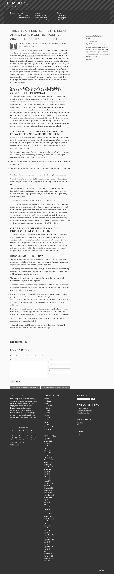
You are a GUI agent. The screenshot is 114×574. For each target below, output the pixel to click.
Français (46, 415)
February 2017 (48, 483)
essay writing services (99, 53)
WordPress (101, 570)
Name (50, 359)
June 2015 (47, 521)
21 (16, 440)
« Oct (12, 444)
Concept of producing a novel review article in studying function (25, 387)
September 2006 (49, 539)
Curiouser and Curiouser (84, 410)
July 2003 (47, 544)
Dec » (17, 444)
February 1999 (48, 556)
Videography (62, 18)
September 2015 (49, 518)
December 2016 (49, 488)
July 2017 (47, 471)
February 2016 (48, 511)
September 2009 (49, 535)
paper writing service (104, 54)
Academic (49, 406)
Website (51, 370)
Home (12, 13)
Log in (79, 434)
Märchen (48, 401)
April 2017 (47, 479)
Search (82, 395)
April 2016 (47, 507)
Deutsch (46, 399)
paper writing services (91, 56)
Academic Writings (41, 15)
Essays (48, 408)
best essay (102, 44)
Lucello (90, 38)
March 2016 (47, 509)
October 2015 (48, 516)
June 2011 (47, 530)
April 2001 (47, 551)
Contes (48, 417)
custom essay (30, 56)
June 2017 (47, 474)
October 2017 (48, 464)
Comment (13, 360)
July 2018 (47, 443)
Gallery (59, 13)
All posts (80, 422)
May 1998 (47, 561)
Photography (62, 15)
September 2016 (49, 495)
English (46, 403)
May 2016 (47, 504)
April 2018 (47, 450)
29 (20, 442)
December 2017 (49, 460)
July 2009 (47, 537)
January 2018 (48, 457)
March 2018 (47, 453)
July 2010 (47, 532)
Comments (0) (89, 59)
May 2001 (47, 549)
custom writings (102, 51)
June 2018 (47, 446)
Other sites (61, 20)
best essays (88, 47)
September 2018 (49, 439)
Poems (48, 413)
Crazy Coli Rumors (83, 408)
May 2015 (47, 523)
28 (16, 442)
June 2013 (47, 528)
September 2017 (49, 467)
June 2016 (47, 502)
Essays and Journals (41, 18)
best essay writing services (103, 45)
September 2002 (49, 547)
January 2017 (48, 486)
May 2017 (47, 476)
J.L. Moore (16, 3)
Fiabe (47, 424)
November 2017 (49, 462)
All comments (81, 425)
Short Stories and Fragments (44, 20)
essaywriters (95, 54)
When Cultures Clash (83, 413)
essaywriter (89, 54)
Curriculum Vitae (24, 18)
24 (27, 440)
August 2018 (48, 441)
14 (16, 437)
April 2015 (47, 525)
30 (23, 442)
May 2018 (47, 448)
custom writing (93, 51)
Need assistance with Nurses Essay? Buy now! (56, 387)
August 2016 (48, 497)
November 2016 (49, 490)
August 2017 (48, 469)
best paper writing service (98, 47)
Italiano (46, 422)
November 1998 (49, 558)
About (20, 13)
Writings (37, 13)
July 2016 (47, 500)
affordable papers (94, 44)
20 (12, 440)
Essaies (48, 420)
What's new (94, 41)
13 (12, 437)
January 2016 (48, 514)
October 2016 (48, 493)
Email (50, 365)
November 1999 (49, 554)
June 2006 (47, 542)
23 (23, 440)
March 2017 (47, 481)
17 (27, 437)
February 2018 (48, 455)
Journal (48, 410)
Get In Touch (23, 15)
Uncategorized (48, 427)
